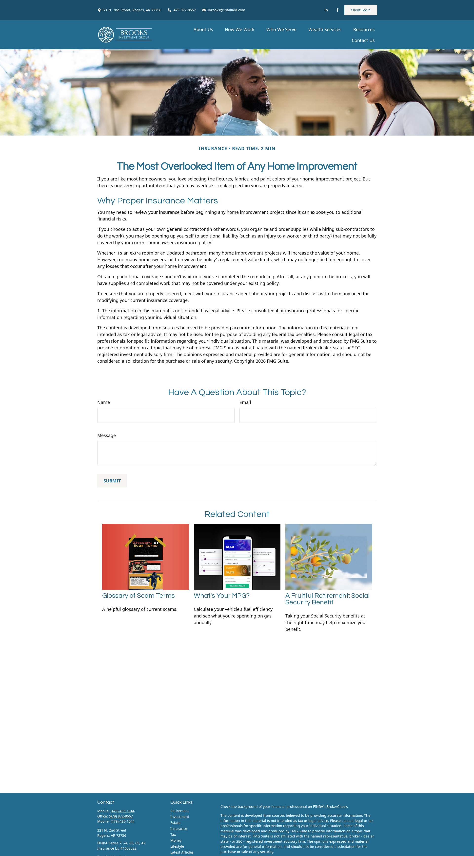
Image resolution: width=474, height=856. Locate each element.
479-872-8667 (185, 10)
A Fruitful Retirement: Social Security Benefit (327, 599)
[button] (203, 29)
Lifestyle (177, 846)
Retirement (179, 810)
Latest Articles (182, 852)
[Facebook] (337, 10)
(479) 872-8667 (121, 816)
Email (245, 402)
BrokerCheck (336, 806)
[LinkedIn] (326, 10)
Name (103, 402)
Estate (175, 822)
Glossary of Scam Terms (138, 595)
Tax (173, 834)
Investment (179, 816)
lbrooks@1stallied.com (226, 10)
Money (175, 840)
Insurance (178, 828)
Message (106, 435)
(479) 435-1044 (123, 811)
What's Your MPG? (222, 595)
